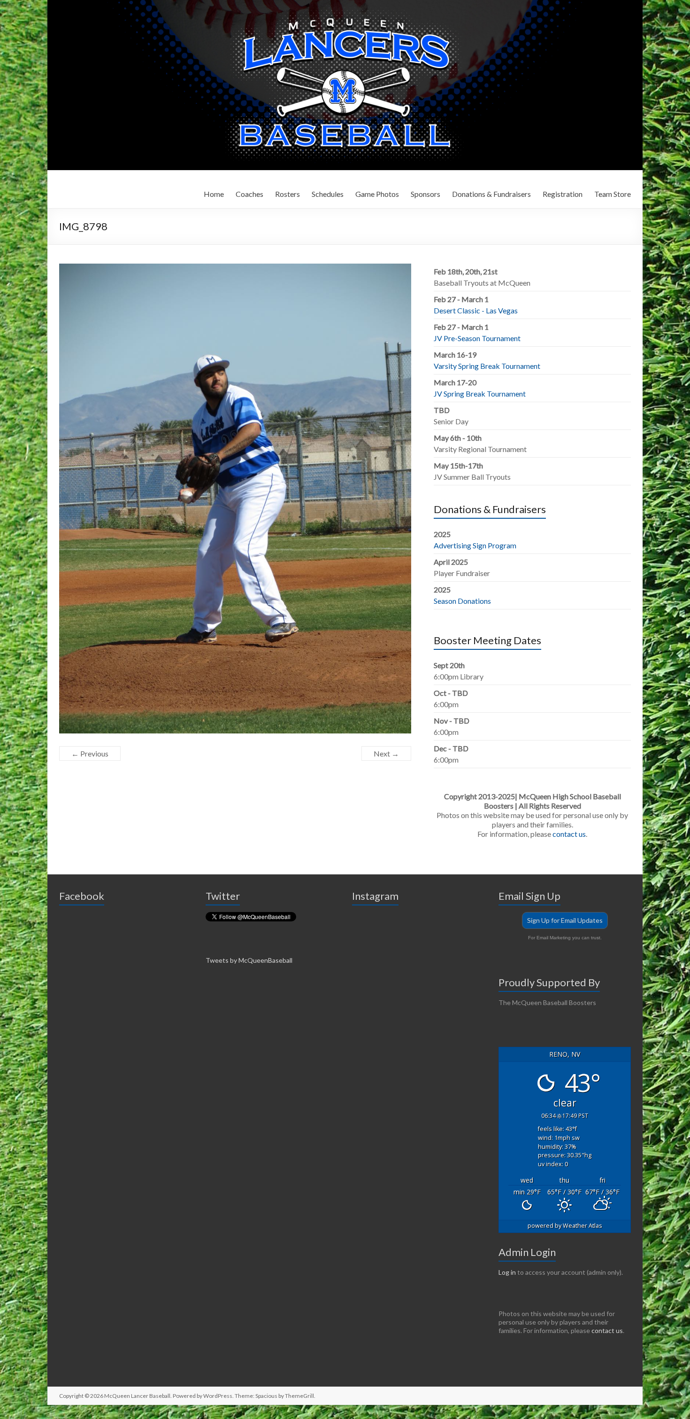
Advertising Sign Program (475, 545)
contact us (569, 833)
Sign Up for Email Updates (565, 920)
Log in (507, 1272)
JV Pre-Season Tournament (477, 338)
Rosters (287, 193)
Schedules (328, 193)
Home (214, 193)
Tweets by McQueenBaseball (249, 960)
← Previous (89, 753)
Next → (386, 753)
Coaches (249, 193)
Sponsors (425, 193)
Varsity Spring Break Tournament (487, 365)
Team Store (612, 193)
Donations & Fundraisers (491, 193)
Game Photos (377, 193)
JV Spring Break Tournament (480, 393)
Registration (563, 193)
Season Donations (462, 600)
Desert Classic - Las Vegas (476, 310)
